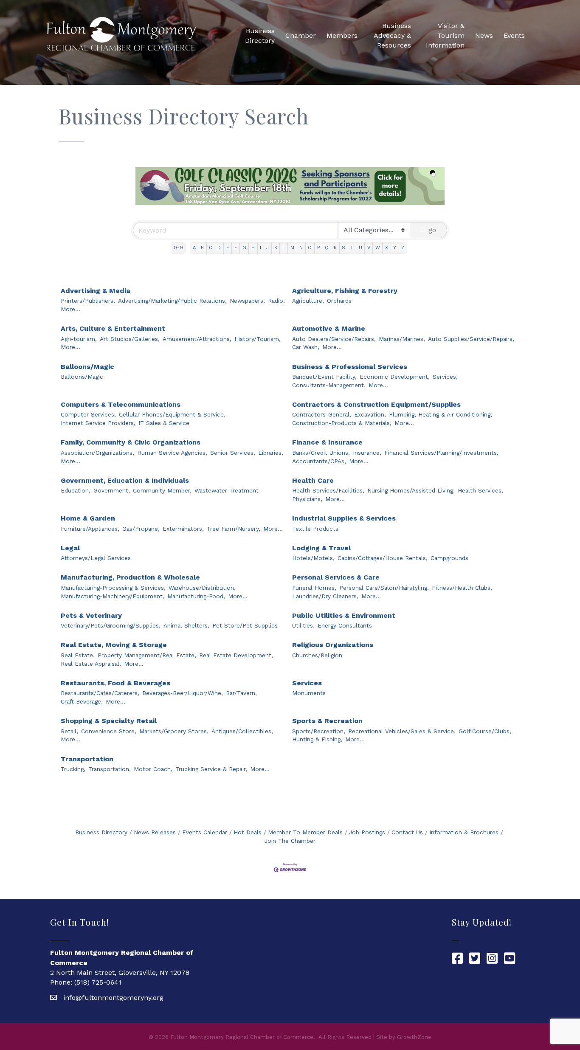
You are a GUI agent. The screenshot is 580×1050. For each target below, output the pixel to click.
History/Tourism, (257, 338)
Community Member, (162, 490)
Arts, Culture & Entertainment (113, 328)
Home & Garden (88, 518)
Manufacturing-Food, (196, 596)
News (484, 35)
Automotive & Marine (328, 328)
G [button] (244, 248)
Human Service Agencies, (172, 452)
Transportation (87, 759)
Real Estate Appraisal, (91, 663)
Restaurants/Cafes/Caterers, (100, 693)
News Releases (155, 832)
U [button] (360, 248)
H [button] (253, 248)
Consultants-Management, (329, 385)
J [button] (267, 248)
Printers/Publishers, (88, 300)
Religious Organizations (332, 645)
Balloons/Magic (87, 367)
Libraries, (270, 452)
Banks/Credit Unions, (321, 452)
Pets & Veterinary (91, 615)
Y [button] (394, 248)
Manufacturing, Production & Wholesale (130, 577)
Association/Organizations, (97, 452)
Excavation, (370, 414)
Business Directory (260, 36)
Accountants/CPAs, (319, 461)
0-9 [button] (178, 248)
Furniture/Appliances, (90, 528)
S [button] (343, 248)
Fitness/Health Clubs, (462, 587)
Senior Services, (232, 452)
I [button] (260, 248)
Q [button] (327, 248)
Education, (75, 490)
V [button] (368, 248)
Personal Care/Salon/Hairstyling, (384, 587)
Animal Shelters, (186, 625)
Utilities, (303, 625)
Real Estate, (78, 655)
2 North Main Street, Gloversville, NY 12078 (119, 972)
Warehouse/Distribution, (202, 587)
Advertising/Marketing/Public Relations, (172, 300)
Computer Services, (88, 414)
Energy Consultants (345, 625)
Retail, (69, 731)
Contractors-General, (321, 414)
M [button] (292, 248)
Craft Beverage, (82, 701)
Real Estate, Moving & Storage (114, 645)
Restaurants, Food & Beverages (115, 683)
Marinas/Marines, (402, 338)
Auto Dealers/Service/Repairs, (334, 338)
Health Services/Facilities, (328, 490)
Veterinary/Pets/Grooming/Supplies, (110, 625)
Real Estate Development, (236, 655)
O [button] (310, 248)
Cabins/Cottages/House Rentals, (383, 558)
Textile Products (315, 528)
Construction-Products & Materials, (341, 422)
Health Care (313, 480)
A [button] (194, 248)
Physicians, (307, 498)
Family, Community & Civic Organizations (130, 442)
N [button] (301, 248)
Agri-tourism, (79, 338)
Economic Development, (395, 376)
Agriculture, (308, 300)
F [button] (235, 248)
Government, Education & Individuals (125, 480)
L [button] (283, 248)
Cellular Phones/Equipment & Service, (172, 414)
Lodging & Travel (321, 548)
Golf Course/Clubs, (485, 731)
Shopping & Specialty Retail (109, 721)
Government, (111, 490)
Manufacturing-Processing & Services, (113, 587)
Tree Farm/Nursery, (233, 528)
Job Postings (367, 832)
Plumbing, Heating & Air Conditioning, (440, 414)
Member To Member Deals (305, 832)
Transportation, (109, 769)
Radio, (276, 300)
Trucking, (73, 769)
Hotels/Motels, (313, 558)
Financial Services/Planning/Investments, (441, 452)
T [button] (351, 248)
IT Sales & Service (163, 422)
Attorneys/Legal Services (96, 558)
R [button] (335, 248)
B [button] (202, 248)
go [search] (432, 230)
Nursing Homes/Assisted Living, (411, 490)
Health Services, (480, 490)
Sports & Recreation (327, 721)
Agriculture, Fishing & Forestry (344, 291)
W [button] (377, 248)
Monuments (309, 693)
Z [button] (402, 248)
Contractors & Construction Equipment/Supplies (376, 404)
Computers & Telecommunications (120, 404)
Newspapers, (247, 300)
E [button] (227, 248)
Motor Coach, (153, 769)
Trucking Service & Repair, (211, 769)
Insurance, (367, 452)
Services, (445, 376)
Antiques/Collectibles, (242, 731)
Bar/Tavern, (241, 693)
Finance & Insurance (327, 442)
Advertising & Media (95, 291)
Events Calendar (204, 832)
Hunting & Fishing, (317, 739)
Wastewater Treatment (226, 490)
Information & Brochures (463, 832)
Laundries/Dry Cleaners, (325, 596)
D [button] (219, 248)
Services (307, 683)
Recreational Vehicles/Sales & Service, (402, 731)
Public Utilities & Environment (343, 615)
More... (70, 309)
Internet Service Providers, (98, 422)
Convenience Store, (108, 731)
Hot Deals (248, 832)
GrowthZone (414, 1037)
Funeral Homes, (314, 587)
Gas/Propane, (141, 528)
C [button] (210, 248)
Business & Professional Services (349, 367)
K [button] (275, 248)
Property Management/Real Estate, (147, 655)
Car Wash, (305, 346)
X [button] (386, 248)
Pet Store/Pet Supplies (245, 625)
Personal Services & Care (336, 577)
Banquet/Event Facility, (324, 376)
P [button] (318, 248)
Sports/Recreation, (318, 731)
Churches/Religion (317, 655)
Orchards (339, 300)
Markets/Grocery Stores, (173, 731)
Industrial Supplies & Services (344, 518)
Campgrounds (449, 558)
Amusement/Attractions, (197, 338)
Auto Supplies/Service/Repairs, (471, 338)
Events (514, 35)
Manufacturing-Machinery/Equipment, (112, 596)
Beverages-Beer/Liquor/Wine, (182, 693)
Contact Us (407, 832)
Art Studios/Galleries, (130, 338)
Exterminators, (183, 528)
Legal (70, 548)
